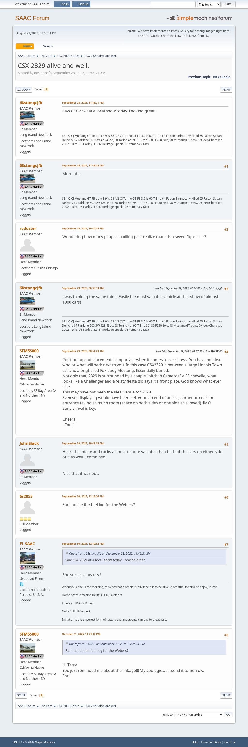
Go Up (21, 695)
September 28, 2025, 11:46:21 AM (83, 102)
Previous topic (199, 77)
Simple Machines (45, 742)
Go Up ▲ (230, 742)
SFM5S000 (29, 351)
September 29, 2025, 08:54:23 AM (83, 351)
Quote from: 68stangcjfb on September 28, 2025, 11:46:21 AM (109, 553)
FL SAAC (27, 543)
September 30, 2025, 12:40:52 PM (83, 543)
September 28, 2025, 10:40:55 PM (83, 228)
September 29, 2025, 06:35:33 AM (83, 288)
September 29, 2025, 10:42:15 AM (83, 443)
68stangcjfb (31, 102)
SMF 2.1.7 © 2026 (23, 742)
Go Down (24, 89)
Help (195, 742)
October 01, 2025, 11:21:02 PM (81, 634)
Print (226, 89)
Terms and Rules (211, 742)
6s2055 (26, 496)
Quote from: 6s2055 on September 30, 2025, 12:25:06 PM (107, 644)
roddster (28, 228)
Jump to (168, 714)
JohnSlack (29, 443)
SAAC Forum (32, 18)
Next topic (221, 77)
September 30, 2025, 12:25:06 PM (83, 496)
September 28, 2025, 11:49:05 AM (83, 165)
